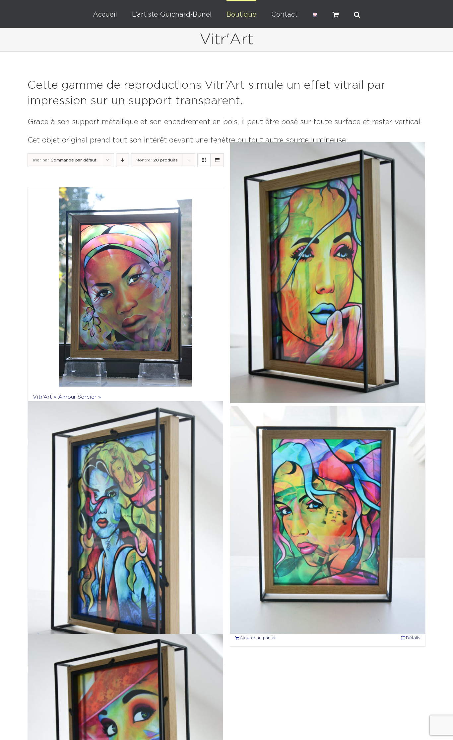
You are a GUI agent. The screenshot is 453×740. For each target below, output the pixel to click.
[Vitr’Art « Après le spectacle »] (327, 272)
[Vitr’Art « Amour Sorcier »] (125, 287)
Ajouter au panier (258, 638)
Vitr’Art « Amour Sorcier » (67, 397)
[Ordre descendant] (122, 160)
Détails (413, 638)
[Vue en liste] (217, 160)
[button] (333, 14)
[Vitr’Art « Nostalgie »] (327, 520)
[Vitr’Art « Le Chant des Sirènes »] (125, 530)
